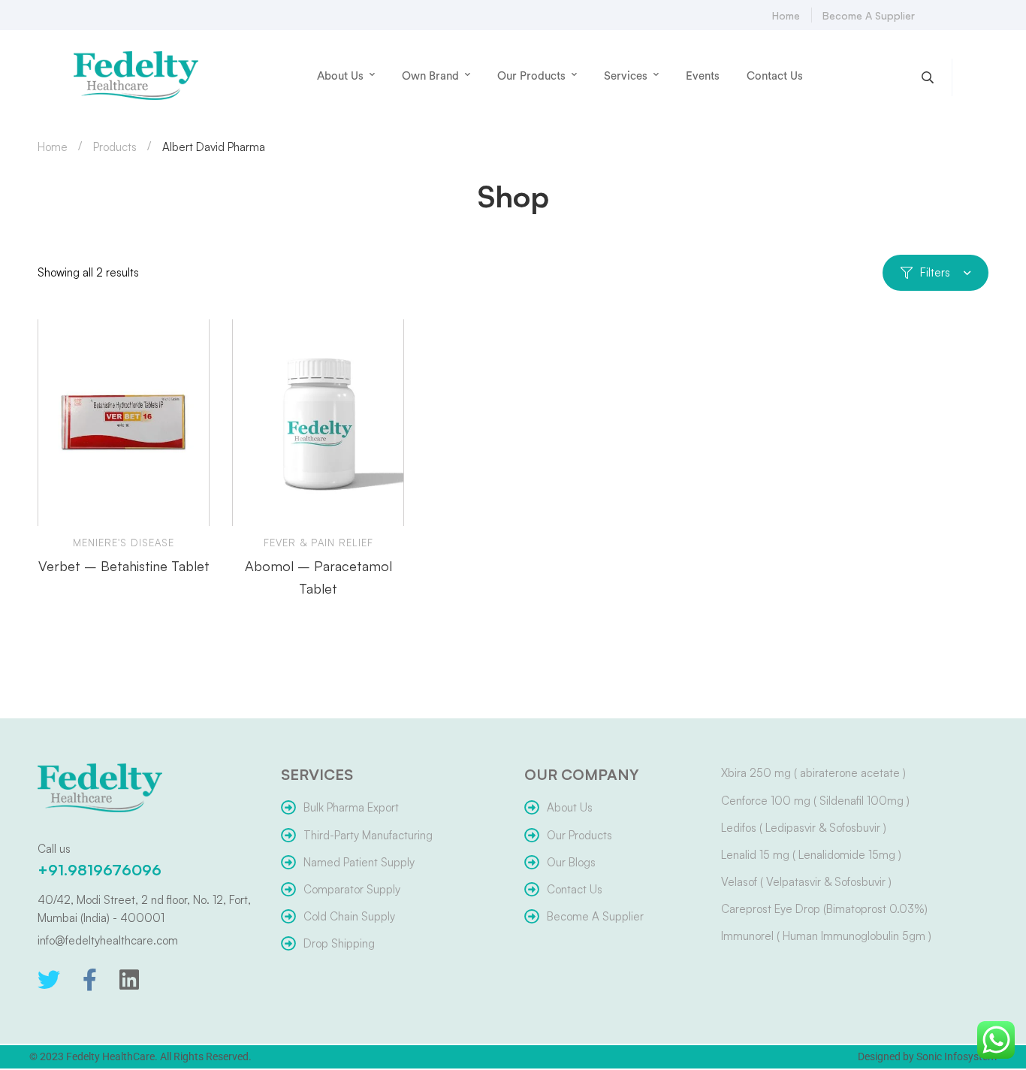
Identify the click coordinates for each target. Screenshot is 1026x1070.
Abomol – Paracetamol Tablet (318, 577)
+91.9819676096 (99, 869)
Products (115, 147)
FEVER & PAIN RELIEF (318, 543)
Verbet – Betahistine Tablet (124, 566)
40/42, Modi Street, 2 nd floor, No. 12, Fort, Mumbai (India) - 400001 (144, 909)
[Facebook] (90, 980)
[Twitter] (49, 980)
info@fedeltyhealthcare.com (108, 940)
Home (53, 147)
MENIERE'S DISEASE (123, 543)
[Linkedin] (129, 980)
